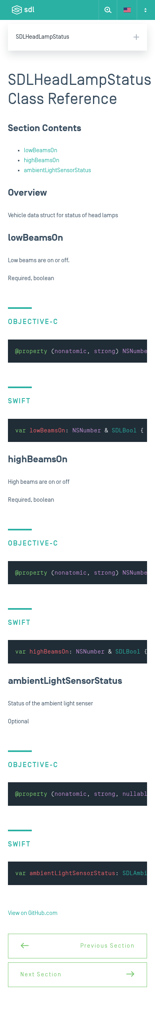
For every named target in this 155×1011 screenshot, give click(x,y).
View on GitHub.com (33, 913)
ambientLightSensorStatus (57, 170)
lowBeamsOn (40, 150)
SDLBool (124, 430)
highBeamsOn (41, 160)
